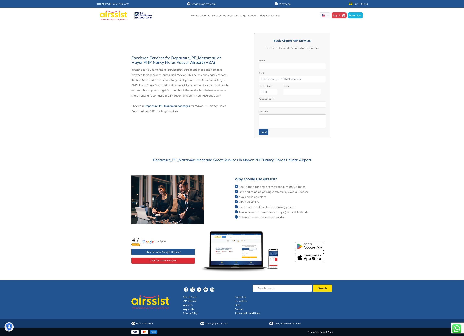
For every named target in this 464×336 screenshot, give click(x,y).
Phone (286, 86)
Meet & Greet (190, 297)
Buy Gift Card (361, 3)
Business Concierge (234, 15)
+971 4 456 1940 (144, 324)
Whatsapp (285, 3)
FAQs (237, 305)
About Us (188, 305)
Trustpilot (161, 241)
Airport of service (267, 98)
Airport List (189, 309)
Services (216, 15)
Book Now (355, 15)
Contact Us (272, 15)
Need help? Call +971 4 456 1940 (112, 3)
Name (262, 60)
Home (194, 15)
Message (263, 111)
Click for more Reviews (163, 260)
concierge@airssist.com (204, 3)
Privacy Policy (190, 313)
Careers (239, 309)
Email (261, 73)
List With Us (241, 301)
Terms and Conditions (247, 313)
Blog (262, 15)
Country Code (265, 86)
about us (205, 15)
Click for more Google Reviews (163, 252)
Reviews (253, 15)
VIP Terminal (189, 301)
